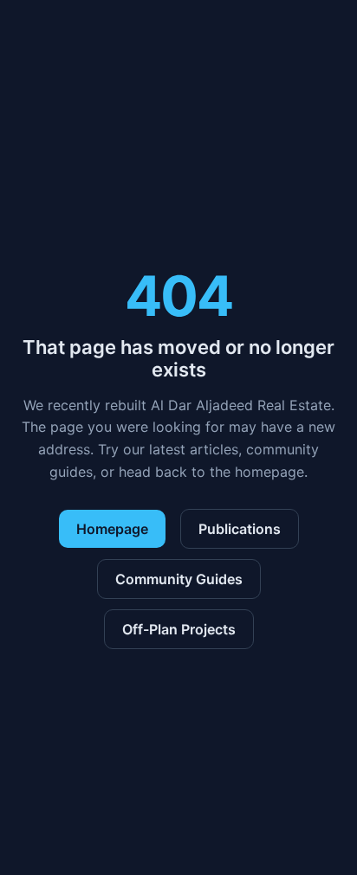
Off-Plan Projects (179, 629)
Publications (239, 528)
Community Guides (179, 579)
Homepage (112, 528)
